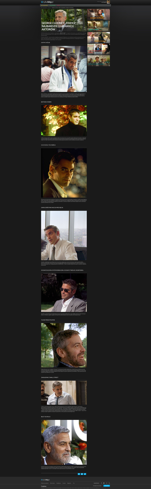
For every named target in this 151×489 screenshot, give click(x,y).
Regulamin (69, 483)
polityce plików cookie (103, 487)
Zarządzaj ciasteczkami (97, 485)
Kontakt (64, 483)
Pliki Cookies (52, 483)
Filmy (58, 5)
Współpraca (59, 483)
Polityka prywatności (44, 483)
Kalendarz (52, 5)
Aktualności (44, 5)
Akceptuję (107, 485)
